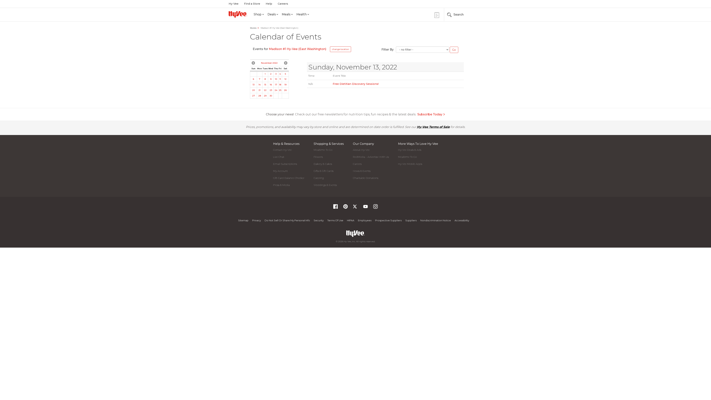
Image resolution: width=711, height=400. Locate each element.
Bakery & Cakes (323, 164)
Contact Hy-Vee (282, 149)
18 (280, 84)
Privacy (256, 220)
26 (285, 90)
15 (265, 84)
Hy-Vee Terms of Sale (433, 127)
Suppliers (411, 220)
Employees (364, 220)
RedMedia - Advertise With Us (371, 157)
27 (253, 95)
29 (265, 95)
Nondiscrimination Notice (435, 220)
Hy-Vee (233, 3)
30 (271, 95)
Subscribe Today (429, 114)
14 (259, 84)
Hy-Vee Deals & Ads (409, 149)
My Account (280, 171)
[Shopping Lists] (437, 14)
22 (265, 90)
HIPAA (350, 220)
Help (269, 3)
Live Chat (278, 157)
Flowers (318, 157)
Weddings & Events (325, 185)
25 (280, 90)
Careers (283, 3)
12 (285, 79)
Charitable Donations (365, 178)
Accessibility (462, 220)
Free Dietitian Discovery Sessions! (356, 84)
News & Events (361, 171)
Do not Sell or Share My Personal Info (287, 220)
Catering (319, 178)
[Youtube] (365, 207)
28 (259, 95)
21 (259, 90)
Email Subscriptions (285, 164)
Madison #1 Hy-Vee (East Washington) (297, 49)
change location (340, 49)
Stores (253, 28)
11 (280, 79)
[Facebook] (335, 207)
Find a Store (252, 3)
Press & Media (281, 185)
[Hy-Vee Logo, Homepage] (238, 14)
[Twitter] (355, 207)
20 (253, 90)
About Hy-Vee (361, 149)
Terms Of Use (335, 220)
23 (271, 90)
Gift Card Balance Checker (288, 178)
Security (319, 220)
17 (276, 84)
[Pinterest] (345, 207)
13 (253, 84)
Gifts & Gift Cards (323, 171)
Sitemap (243, 220)
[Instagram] (375, 207)
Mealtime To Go (323, 149)
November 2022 (269, 63)
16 (271, 84)
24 (276, 90)
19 (285, 84)
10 (276, 79)
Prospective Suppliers (388, 220)
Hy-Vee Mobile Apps (410, 164)
